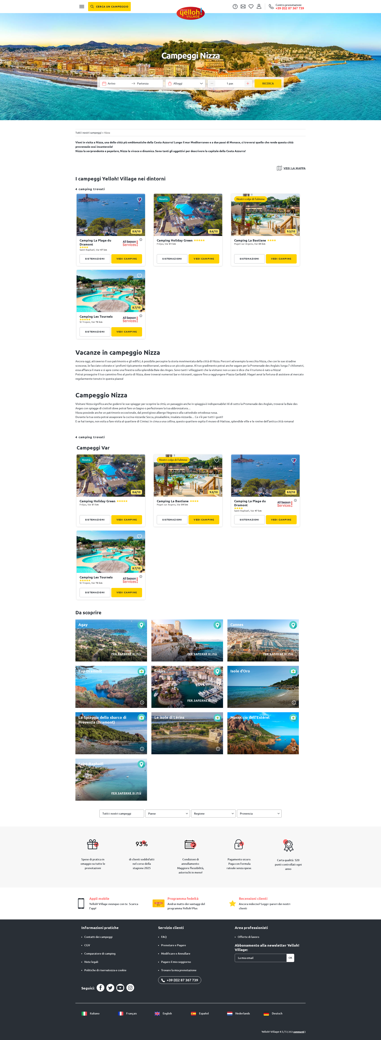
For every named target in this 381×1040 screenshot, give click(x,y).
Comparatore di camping (99, 953)
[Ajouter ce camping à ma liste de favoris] (139, 199)
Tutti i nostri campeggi (116, 813)
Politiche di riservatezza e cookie (105, 970)
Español (203, 1013)
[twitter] (110, 988)
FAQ (164, 936)
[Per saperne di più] (111, 640)
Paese (152, 813)
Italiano (94, 1013)
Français (131, 1013)
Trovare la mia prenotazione (178, 970)
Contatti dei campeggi (98, 936)
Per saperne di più (126, 654)
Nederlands (242, 1013)
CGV (87, 945)
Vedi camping (126, 258)
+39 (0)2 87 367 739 (182, 980)
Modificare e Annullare (175, 953)
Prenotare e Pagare (173, 945)
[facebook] (100, 988)
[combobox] (185, 83)
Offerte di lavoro (248, 936)
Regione (199, 813)
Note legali (91, 961)
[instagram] (130, 988)
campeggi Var (93, 448)
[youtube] (120, 988)
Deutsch (276, 1013)
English (167, 1013)
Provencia (246, 813)
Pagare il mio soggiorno (176, 961)
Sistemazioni (95, 258)
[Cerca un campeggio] (109, 6)
